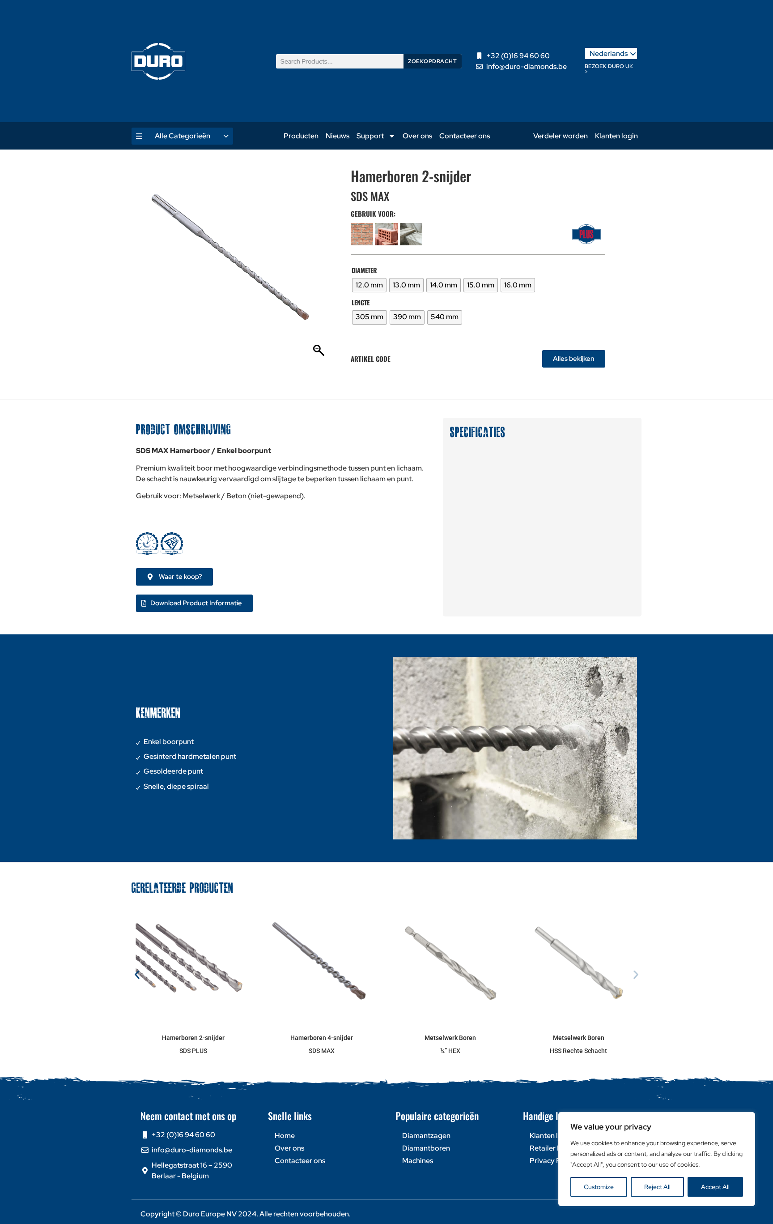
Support (370, 136)
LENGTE (361, 303)
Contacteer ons (464, 136)
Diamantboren (426, 1148)
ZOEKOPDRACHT (432, 61)
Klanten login (616, 136)
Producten (301, 136)
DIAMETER (364, 270)
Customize (599, 1187)
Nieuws (337, 136)
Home (285, 1135)
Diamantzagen (426, 1135)
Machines (417, 1160)
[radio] (369, 285)
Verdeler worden (560, 136)
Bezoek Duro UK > (609, 69)
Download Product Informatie (196, 603)
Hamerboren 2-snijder (193, 1037)
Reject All (657, 1187)
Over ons (417, 136)
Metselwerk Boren (450, 1037)
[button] (137, 974)
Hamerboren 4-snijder (321, 1037)
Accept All (715, 1187)
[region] (656, 1159)
